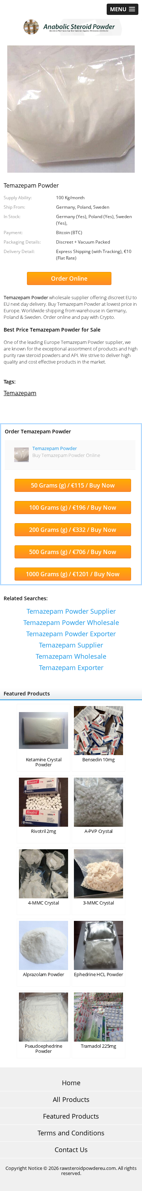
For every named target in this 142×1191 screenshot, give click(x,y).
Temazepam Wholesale (71, 656)
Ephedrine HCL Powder (98, 974)
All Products (71, 1099)
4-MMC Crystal (43, 902)
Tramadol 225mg (98, 1046)
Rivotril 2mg (43, 831)
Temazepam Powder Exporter (71, 633)
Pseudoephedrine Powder (43, 1048)
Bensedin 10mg (98, 759)
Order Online (69, 278)
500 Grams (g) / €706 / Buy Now (72, 552)
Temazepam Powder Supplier (71, 611)
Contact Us (71, 1149)
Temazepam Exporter (71, 667)
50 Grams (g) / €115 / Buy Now (73, 485)
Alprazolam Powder (43, 974)
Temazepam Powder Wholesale (71, 622)
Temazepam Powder (54, 448)
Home (71, 1082)
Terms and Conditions (71, 1132)
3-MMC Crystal (98, 902)
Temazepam (20, 393)
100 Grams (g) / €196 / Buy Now (72, 508)
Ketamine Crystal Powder (44, 762)
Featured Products (71, 1116)
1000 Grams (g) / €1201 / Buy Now (72, 574)
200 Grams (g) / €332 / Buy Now (72, 530)
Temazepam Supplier (71, 645)
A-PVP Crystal (98, 831)
